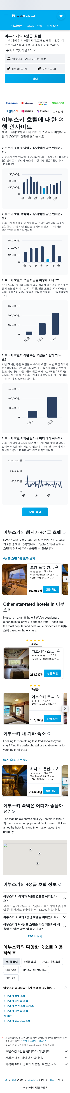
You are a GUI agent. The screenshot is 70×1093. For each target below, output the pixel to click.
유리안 (7, 1015)
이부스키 (53, 1080)
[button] (6, 16)
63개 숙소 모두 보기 (16, 760)
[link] (35, 512)
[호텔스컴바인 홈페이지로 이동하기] (23, 16)
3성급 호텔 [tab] (12, 961)
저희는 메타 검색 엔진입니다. (24, 1057)
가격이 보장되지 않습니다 (35, 1040)
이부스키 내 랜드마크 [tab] (34, 969)
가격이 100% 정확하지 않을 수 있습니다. (31, 1064)
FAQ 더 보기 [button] (35, 936)
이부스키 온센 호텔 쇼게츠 (19, 1005)
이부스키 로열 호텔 (14, 995)
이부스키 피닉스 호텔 (16, 1000)
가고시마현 (33, 1080)
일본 (14, 1080)
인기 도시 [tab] (11, 978)
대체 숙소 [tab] (11, 969)
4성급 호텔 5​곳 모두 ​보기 (19, 558)
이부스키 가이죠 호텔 (16, 1010)
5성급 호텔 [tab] (30, 961)
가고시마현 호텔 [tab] (51, 961)
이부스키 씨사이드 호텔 (17, 1020)
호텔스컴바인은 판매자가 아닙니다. (28, 1051)
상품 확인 (51, 589)
